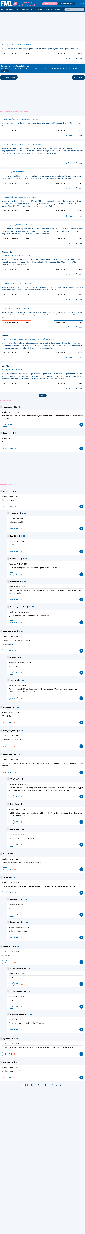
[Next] (60, 1085)
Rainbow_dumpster (18, 607)
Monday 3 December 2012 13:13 (19, 927)
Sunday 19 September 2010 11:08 (19, 587)
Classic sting (7, 252)
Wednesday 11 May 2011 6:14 (17, 685)
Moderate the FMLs (67, 3)
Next (42, 395)
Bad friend (6, 366)
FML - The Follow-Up (53, 9)
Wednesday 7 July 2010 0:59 (18, 564)
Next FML (78, 78)
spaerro (13, 680)
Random (9, 9)
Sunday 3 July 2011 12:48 (16, 974)
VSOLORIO (14, 513)
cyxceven (7, 1039)
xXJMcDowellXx (16, 969)
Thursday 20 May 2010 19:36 (17, 784)
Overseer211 (15, 899)
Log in (82, 4)
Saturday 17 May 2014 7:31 (17, 835)
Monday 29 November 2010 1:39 (19, 612)
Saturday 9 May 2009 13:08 (10, 1044)
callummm (7, 707)
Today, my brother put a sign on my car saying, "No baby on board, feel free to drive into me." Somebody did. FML (41, 124)
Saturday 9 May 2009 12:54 (10, 712)
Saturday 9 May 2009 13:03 (10, 952)
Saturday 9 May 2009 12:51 (10, 438)
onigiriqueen (8, 407)
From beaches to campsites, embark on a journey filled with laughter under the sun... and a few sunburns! (39, 68)
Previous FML (8, 78)
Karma (5, 336)
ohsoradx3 (7, 947)
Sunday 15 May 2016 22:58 (17, 1019)
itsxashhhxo (15, 559)
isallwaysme (15, 922)
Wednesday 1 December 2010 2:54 (20, 663)
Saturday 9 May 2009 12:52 (10, 636)
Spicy (18, 9)
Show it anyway (7, 644)
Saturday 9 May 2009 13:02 (10, 883)
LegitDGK (14, 536)
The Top (39, 9)
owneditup (14, 582)
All (2, 9)
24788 (5, 878)
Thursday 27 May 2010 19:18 (17, 541)
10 (56, 1085)
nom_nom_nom (9, 631)
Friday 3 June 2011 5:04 (16, 905)
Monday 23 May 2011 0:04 (17, 809)
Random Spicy (28, 9)
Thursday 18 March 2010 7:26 (18, 518)
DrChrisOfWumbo (17, 1014)
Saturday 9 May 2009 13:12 (10, 1067)
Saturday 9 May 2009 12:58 (10, 412)
